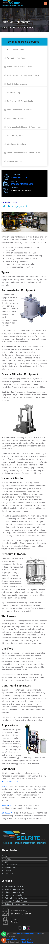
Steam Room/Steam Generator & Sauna (23, 153)
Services (8, 859)
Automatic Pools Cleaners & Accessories (24, 127)
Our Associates (11, 865)
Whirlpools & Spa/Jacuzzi (17, 144)
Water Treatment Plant (14, 895)
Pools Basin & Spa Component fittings (23, 75)
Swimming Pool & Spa (14, 886)
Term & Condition (9, 939)
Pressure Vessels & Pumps (16, 901)
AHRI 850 (5, 786)
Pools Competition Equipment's (20, 110)
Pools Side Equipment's (17, 84)
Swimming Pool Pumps (16, 58)
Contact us (9, 873)
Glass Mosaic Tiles (14, 161)
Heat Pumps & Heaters (16, 118)
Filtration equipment (15, 49)
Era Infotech (27, 942)
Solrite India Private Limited (29, 933)
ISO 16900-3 (7, 813)
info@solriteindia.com (22, 184)
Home (4, 27)
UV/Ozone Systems (15, 135)
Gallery (8, 870)
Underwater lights (14, 92)
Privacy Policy (25, 939)
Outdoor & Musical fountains (17, 904)
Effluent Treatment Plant (15, 892)
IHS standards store (10, 781)
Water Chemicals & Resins (16, 898)
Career (7, 862)
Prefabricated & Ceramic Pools (20, 101)
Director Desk (10, 868)
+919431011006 (19, 177)
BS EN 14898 (7, 805)
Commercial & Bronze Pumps (19, 67)
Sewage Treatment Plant (15, 889)
